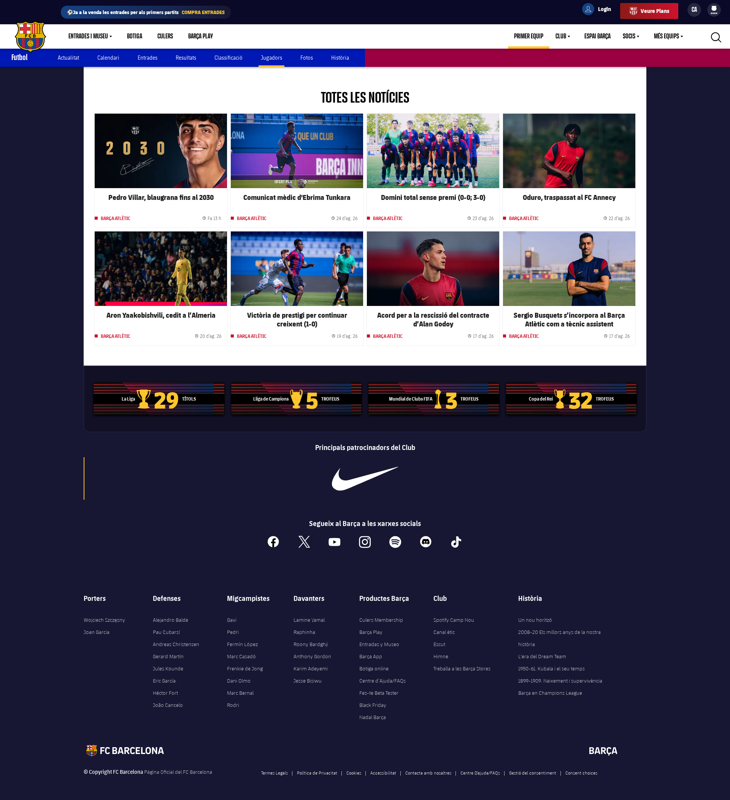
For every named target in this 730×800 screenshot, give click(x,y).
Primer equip (528, 36)
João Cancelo (168, 705)
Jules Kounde (168, 668)
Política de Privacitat (317, 772)
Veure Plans (655, 10)
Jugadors (271, 57)
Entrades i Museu (88, 36)
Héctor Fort (165, 693)
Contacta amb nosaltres (428, 772)
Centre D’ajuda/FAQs (480, 772)
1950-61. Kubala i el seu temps (551, 668)
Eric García (164, 681)
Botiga (134, 36)
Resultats (186, 57)
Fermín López (242, 644)
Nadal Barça (372, 717)
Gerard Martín (168, 656)
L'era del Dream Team (542, 656)
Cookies (353, 772)
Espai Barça (597, 36)
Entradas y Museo (379, 644)
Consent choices (581, 772)
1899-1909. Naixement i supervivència (560, 681)
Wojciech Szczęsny (104, 620)
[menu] (714, 10)
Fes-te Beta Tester (378, 693)
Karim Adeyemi (311, 668)
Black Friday (372, 705)
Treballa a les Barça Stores (461, 668)
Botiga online (374, 668)
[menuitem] (714, 8)
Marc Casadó (241, 656)
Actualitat (68, 57)
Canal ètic (444, 632)
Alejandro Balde (170, 620)
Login (599, 10)
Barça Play (200, 36)
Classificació (228, 57)
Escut (439, 644)
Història (340, 57)
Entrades (147, 57)
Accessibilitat (383, 772)
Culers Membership (381, 620)
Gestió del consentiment (532, 772)
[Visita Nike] (365, 478)
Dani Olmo (239, 681)
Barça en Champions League (550, 693)
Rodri (233, 705)
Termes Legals (274, 772)
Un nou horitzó (535, 620)
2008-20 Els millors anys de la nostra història (559, 638)
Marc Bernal (240, 693)
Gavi (231, 620)
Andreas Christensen (176, 644)
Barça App (370, 656)
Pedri (233, 632)
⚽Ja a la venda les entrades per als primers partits (146, 12)
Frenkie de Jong (245, 668)
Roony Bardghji (311, 644)
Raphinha (304, 632)
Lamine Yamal (309, 620)
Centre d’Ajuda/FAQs (382, 681)
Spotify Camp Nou (453, 620)
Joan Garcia (97, 632)
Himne (440, 656)
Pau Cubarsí (166, 632)
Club (560, 36)
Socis (629, 36)
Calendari (108, 57)
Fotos (306, 57)
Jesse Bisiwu (308, 681)
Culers (165, 36)
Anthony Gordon (312, 656)
